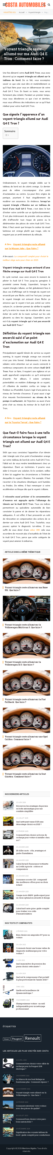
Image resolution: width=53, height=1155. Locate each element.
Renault (32, 1038)
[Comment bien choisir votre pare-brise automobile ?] (8, 1118)
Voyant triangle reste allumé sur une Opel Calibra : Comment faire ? (26, 738)
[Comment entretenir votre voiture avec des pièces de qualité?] (8, 1105)
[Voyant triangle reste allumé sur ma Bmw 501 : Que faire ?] (26, 571)
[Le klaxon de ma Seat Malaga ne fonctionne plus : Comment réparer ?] (8, 1078)
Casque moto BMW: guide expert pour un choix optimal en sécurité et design (33, 896)
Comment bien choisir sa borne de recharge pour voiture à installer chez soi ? (33, 837)
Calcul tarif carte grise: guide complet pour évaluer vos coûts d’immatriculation (32, 911)
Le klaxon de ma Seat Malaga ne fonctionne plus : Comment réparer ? (32, 1080)
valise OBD (35, 529)
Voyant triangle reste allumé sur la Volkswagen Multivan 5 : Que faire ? (23, 626)
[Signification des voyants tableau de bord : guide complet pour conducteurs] (8, 1132)
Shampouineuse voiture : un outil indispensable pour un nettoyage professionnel (30, 1006)
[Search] (48, 4)
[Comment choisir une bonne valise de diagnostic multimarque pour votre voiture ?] (8, 947)
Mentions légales (29, 1148)
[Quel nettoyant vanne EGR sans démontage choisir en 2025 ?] (8, 821)
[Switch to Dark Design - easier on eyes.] (44, 4)
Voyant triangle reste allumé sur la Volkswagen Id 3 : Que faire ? (23, 663)
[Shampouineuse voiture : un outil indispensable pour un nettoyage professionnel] (8, 1003)
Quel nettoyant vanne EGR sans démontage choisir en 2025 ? (30, 823)
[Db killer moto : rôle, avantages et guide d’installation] (8, 850)
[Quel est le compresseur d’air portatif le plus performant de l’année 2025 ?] (8, 976)
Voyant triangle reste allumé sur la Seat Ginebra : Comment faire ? (25, 775)
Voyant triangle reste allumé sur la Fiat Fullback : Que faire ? (25, 700)
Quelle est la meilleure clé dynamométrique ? (27, 991)
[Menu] (5, 4)
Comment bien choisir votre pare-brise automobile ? (31, 1120)
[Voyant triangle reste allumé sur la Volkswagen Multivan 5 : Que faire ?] (26, 608)
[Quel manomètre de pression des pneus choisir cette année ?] (8, 963)
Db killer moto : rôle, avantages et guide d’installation (31, 852)
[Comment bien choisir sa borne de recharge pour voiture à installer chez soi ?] (8, 834)
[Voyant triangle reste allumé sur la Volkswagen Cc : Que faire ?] (8, 1092)
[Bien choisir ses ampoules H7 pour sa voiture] (8, 934)
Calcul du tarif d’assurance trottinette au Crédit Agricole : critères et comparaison (32, 866)
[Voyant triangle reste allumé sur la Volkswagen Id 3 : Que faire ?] (26, 645)
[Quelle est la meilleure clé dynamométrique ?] (8, 989)
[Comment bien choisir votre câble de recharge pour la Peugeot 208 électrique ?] (8, 1063)
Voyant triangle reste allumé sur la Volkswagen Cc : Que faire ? (31, 1094)
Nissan (6, 1039)
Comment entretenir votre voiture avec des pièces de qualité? (31, 1107)
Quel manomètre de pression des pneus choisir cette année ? (31, 965)
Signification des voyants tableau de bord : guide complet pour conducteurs (33, 1133)
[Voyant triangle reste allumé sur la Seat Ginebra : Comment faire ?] (26, 757)
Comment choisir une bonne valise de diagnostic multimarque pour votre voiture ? (33, 951)
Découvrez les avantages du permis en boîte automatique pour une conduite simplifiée (32, 808)
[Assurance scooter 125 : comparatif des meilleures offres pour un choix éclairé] (8, 879)
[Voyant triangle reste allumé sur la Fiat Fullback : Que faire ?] (26, 683)
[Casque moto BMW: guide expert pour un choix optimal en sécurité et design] (8, 894)
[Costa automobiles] (25, 4)
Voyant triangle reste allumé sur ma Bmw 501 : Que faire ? (26, 589)
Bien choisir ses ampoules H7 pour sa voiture (33, 936)
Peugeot (17, 1039)
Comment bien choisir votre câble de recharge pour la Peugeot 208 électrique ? (32, 1066)
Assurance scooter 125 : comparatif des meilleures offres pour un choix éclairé (32, 882)
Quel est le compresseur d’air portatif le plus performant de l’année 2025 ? (32, 978)
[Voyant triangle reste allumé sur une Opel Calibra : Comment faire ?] (26, 720)
